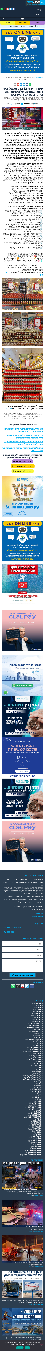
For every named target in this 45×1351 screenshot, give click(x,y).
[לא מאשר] (41, 1345)
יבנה (39, 1067)
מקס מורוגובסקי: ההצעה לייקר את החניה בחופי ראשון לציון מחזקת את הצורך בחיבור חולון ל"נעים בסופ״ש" (22, 1301)
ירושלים (38, 1071)
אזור (39, 1005)
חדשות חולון (36, 1049)
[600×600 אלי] (22, 604)
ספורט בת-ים (36, 1103)
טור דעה (38, 1065)
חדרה (39, 1043)
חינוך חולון (37, 1057)
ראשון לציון (23, 22)
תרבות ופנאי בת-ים (34, 1151)
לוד (40, 1083)
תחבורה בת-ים (36, 1141)
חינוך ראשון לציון (35, 1059)
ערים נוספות (14, 26)
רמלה (39, 1133)
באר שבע (37, 1015)
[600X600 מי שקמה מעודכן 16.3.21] (22, 72)
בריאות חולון (36, 1025)
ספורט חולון (36, 1105)
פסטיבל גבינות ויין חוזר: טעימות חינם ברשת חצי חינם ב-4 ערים (22, 449)
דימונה (38, 1037)
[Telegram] (10, 9)
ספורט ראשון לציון (34, 1107)
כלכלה (39, 1073)
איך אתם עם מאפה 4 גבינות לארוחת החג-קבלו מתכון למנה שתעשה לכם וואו (23, 443)
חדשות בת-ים (36, 1047)
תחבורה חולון (36, 1143)
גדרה (39, 1033)
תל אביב (38, 1147)
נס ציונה (31, 26)
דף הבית (39, 10)
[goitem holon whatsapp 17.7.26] (22, 695)
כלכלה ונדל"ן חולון (34, 1077)
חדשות (38, 1045)
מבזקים (38, 1085)
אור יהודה (37, 1003)
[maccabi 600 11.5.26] (22, 777)
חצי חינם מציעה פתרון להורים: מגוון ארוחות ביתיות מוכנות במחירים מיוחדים (24, 436)
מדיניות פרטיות (37, 917)
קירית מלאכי (36, 1125)
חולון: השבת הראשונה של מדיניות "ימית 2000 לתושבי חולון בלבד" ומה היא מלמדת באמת (22, 1338)
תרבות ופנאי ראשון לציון (32, 1155)
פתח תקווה (37, 1121)
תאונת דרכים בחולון (37, 1229)
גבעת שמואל (36, 1031)
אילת (39, 1007)
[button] (42, 2)
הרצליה (38, 1041)
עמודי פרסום (36, 1109)
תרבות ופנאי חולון (34, 1153)
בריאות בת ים (36, 1023)
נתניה (39, 1099)
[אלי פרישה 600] (22, 736)
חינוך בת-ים (37, 1055)
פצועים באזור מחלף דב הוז (34, 1265)
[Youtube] (7, 9)
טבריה (39, 1063)
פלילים (38, 1111)
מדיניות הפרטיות (18, 1344)
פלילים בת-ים (36, 1113)
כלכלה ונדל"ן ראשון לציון (32, 1079)
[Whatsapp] (2, 9)
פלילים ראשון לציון (34, 1117)
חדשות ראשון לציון (34, 1051)
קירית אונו (37, 1123)
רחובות (23, 26)
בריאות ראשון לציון (34, 1027)
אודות (37, 15)
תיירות (39, 1145)
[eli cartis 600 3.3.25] (22, 650)
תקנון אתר (39, 913)
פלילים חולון (36, 1115)
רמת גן (38, 1135)
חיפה (39, 1061)
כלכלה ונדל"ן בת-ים (33, 1075)
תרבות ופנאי (36, 1149)
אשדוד (38, 1009)
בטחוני (38, 1019)
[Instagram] (4, 9)
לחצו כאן (8, 408)
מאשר (27, 1348)
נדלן (39, 1095)
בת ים (8, 22)
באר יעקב (40, 26)
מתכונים (38, 1091)
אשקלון (38, 1011)
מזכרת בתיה (36, 1089)
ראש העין (38, 1127)
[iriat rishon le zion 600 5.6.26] (22, 516)
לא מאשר (19, 1348)
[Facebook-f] (13, 9)
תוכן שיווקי (38, 77)
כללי (39, 1081)
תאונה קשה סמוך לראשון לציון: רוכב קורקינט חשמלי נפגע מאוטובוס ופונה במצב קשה (25, 1192)
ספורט (39, 1101)
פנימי (39, 1119)
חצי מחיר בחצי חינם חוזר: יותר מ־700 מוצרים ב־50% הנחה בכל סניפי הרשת (23, 430)
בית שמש (37, 1021)
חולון (37, 22)
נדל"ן (39, 1093)
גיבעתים (38, 1035)
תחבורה (38, 1139)
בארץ (39, 1017)
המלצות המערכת (35, 1039)
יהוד (39, 1069)
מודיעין (38, 1087)
